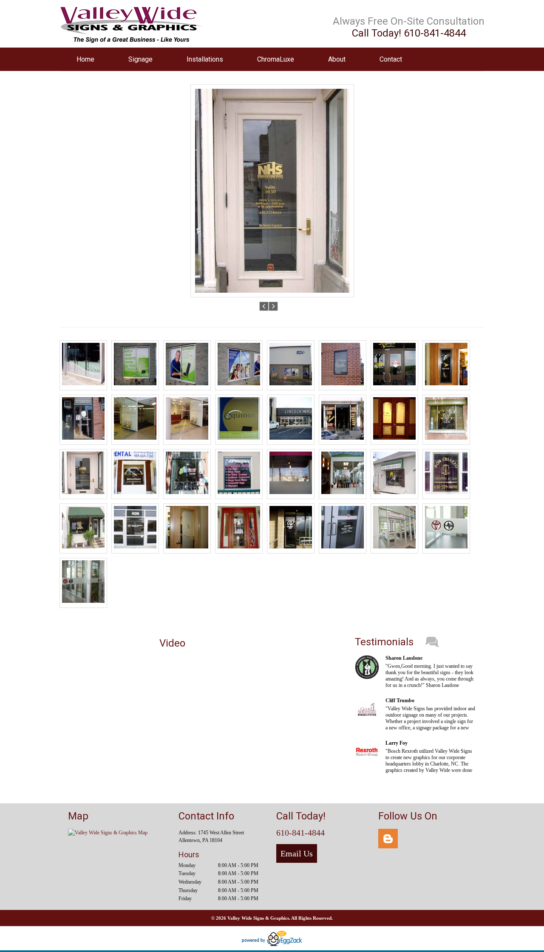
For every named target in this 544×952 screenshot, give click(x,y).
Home (85, 59)
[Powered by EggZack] (272, 944)
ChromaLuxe (275, 59)
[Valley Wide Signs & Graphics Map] (107, 833)
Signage (140, 59)
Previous (264, 306)
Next (273, 306)
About (337, 59)
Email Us (296, 853)
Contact (391, 59)
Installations (205, 59)
